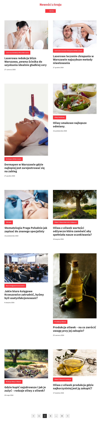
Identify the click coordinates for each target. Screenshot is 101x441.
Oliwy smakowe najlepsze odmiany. (70, 124)
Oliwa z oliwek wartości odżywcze (65, 222)
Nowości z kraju (50, 4)
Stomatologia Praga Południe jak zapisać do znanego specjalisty (25, 229)
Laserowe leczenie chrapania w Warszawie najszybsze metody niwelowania (73, 59)
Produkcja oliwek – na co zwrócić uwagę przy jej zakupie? (74, 329)
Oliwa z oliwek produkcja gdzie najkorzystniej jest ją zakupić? (73, 386)
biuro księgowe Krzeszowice (15, 286)
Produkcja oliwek (60, 322)
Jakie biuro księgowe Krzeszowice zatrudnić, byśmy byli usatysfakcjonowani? (24, 294)
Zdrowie (8, 222)
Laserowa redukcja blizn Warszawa (17, 52)
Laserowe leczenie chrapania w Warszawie (68, 50)
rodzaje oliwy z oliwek (13, 382)
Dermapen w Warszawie (13, 159)
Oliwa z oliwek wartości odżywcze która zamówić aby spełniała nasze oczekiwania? (72, 231)
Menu (51, 11)
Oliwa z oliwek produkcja (62, 379)
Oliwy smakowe (59, 117)
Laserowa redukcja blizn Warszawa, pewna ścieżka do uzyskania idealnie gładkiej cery (25, 61)
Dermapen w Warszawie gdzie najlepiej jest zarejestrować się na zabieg (24, 168)
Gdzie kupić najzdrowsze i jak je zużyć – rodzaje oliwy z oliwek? (25, 388)
